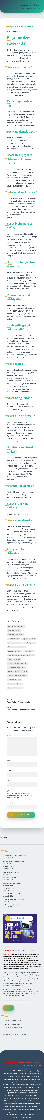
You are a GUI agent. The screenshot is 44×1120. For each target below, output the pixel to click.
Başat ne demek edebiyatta (16, 647)
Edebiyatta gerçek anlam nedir (17, 671)
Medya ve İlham (30, 5)
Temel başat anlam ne (15, 684)
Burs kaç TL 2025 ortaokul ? (11, 894)
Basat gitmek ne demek (15, 635)
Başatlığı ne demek (14, 659)
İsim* (8, 760)
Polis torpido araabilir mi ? (11, 877)
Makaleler (16, 621)
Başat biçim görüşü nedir (15, 626)
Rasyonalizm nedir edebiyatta (17, 675)
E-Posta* (9, 770)
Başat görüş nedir (13, 639)
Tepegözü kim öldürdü (15, 688)
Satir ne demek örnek (14, 680)
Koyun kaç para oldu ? (9, 888)
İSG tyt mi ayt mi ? (8, 867)
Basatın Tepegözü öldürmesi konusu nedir (21, 655)
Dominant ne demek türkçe (16, 667)
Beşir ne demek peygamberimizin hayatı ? (15, 856)
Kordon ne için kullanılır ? (10, 905)
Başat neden (28, 651)
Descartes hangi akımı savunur (17, 663)
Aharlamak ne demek (9, 1027)
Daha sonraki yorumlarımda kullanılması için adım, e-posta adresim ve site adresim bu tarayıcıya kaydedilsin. (20, 795)
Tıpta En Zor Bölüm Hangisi (18, 702)
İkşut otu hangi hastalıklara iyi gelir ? (14, 861)
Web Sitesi (10, 780)
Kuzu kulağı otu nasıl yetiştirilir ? (12, 883)
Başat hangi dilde (29, 643)
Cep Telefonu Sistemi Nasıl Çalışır (21, 710)
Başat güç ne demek (28, 639)
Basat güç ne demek (14, 643)
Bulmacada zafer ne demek (11, 1034)
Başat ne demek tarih (14, 651)
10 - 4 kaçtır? (11, 803)
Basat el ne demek (13, 630)
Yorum (9, 735)
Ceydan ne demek (8, 1021)
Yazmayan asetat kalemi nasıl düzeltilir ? (15, 899)
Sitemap (3, 838)
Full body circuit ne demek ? (11, 872)
